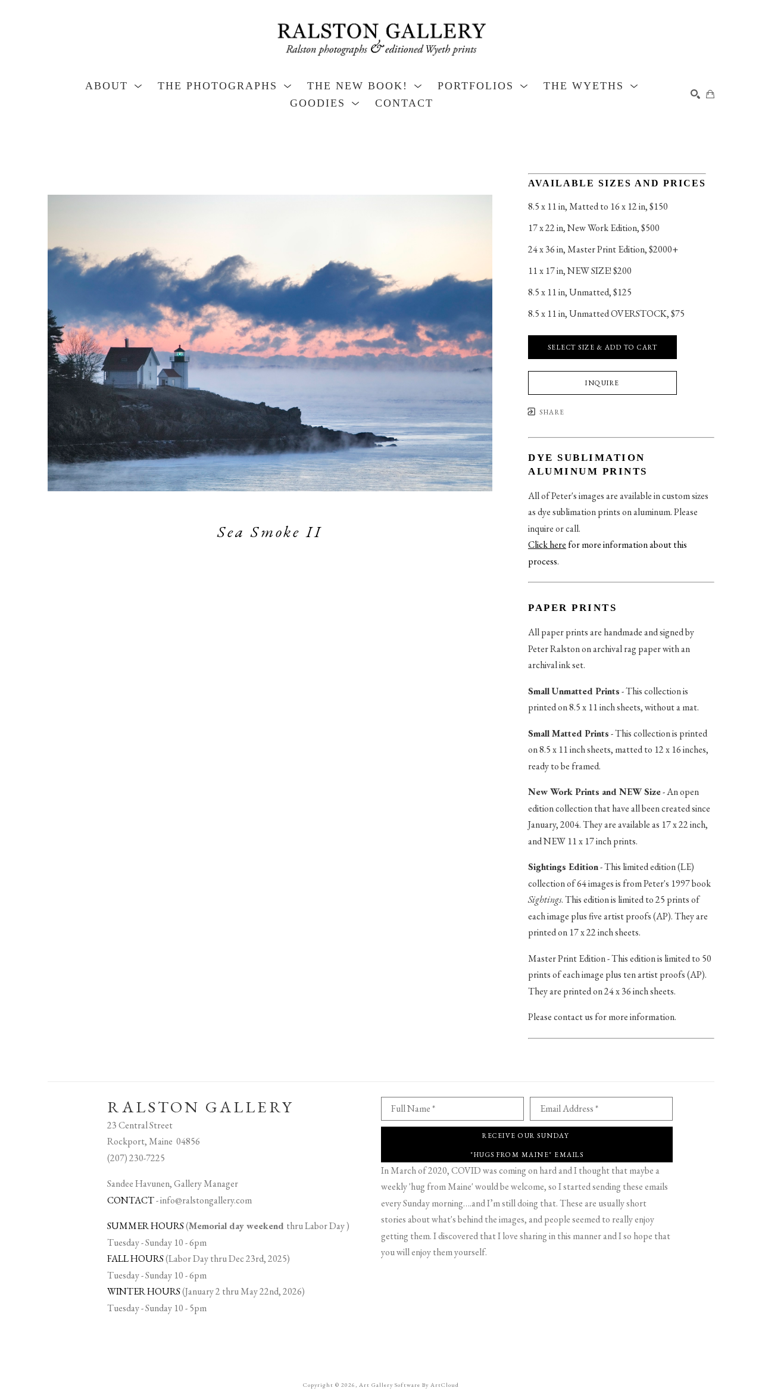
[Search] (695, 94)
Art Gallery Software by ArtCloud (409, 1385)
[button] (114, 85)
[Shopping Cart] (710, 94)
